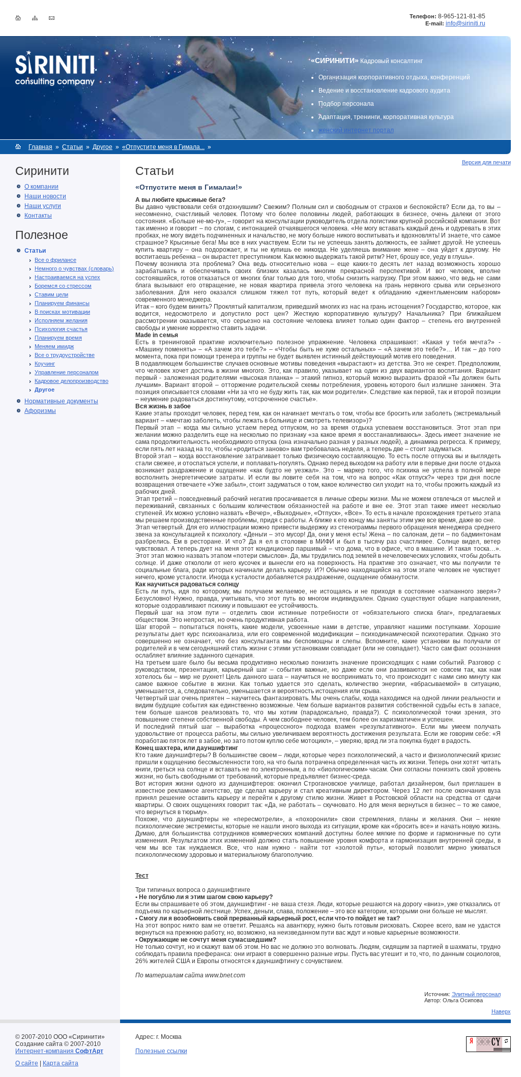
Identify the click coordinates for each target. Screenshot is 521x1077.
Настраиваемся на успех (67, 277)
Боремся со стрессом (63, 286)
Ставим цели (51, 294)
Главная (40, 147)
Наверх (501, 1011)
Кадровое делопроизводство (71, 381)
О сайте (26, 1063)
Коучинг (45, 364)
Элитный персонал (476, 994)
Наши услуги (42, 206)
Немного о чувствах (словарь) (74, 268)
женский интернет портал (356, 130)
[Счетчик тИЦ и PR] (488, 1050)
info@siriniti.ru (465, 23)
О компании (41, 186)
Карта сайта (60, 1063)
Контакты (38, 215)
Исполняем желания (61, 320)
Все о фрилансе (55, 260)
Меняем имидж (54, 346)
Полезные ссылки (161, 1051)
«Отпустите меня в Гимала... (163, 147)
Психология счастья (61, 329)
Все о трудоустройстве (65, 355)
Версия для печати (486, 162)
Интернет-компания (59, 1051)
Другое (102, 147)
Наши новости (45, 196)
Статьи (72, 147)
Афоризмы (40, 410)
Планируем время (58, 338)
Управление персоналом (67, 372)
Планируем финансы (62, 303)
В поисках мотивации (62, 312)
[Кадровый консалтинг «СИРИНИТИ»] (55, 83)
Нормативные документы (61, 401)
